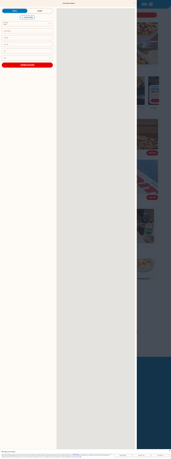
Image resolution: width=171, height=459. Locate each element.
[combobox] (24, 58)
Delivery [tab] (15, 11)
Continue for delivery (27, 65)
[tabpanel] (27, 42)
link (80, 456)
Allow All (160, 455)
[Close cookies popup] (169, 450)
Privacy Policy (76, 454)
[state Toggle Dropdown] (50, 58)
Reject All (141, 455)
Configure (122, 455)
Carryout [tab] (39, 11)
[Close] (134, 2)
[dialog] (85, 454)
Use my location (28, 17)
